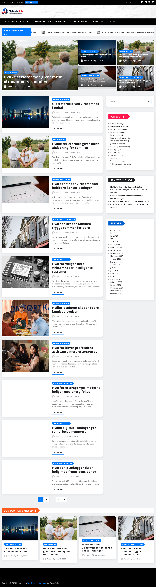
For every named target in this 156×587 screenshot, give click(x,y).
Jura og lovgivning (117, 143)
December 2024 (116, 288)
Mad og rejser (42, 22)
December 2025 (116, 253)
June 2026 (114, 236)
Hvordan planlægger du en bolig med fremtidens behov (74, 470)
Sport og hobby (116, 155)
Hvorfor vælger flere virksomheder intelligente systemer (72, 268)
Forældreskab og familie (120, 138)
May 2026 (114, 239)
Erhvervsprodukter (118, 132)
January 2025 (115, 285)
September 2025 (116, 262)
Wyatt (9, 86)
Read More (58, 129)
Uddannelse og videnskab (120, 164)
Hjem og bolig (79, 22)
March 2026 (115, 244)
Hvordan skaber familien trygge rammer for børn (134, 81)
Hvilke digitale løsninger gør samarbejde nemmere (74, 430)
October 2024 (115, 294)
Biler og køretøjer (117, 123)
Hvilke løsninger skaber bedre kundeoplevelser (75, 309)
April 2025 (114, 276)
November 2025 (116, 256)
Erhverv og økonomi (118, 129)
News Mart (42, 583)
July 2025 (113, 268)
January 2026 (115, 250)
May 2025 (114, 273)
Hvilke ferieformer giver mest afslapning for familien (33, 79)
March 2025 (115, 279)
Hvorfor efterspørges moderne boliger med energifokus (76, 389)
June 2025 (114, 270)
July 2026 (113, 233)
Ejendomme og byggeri (119, 126)
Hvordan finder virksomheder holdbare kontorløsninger (95, 80)
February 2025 (116, 282)
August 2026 (115, 230)
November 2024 (116, 291)
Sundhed (60, 22)
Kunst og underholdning (120, 146)
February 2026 (116, 247)
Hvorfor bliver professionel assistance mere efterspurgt (74, 350)
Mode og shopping (118, 152)
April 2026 (114, 241)
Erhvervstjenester (16, 22)
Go (148, 101)
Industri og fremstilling (119, 141)
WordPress (31, 583)
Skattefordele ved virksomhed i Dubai (96, 55)
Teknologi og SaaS (104, 22)
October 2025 (115, 259)
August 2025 (115, 265)
